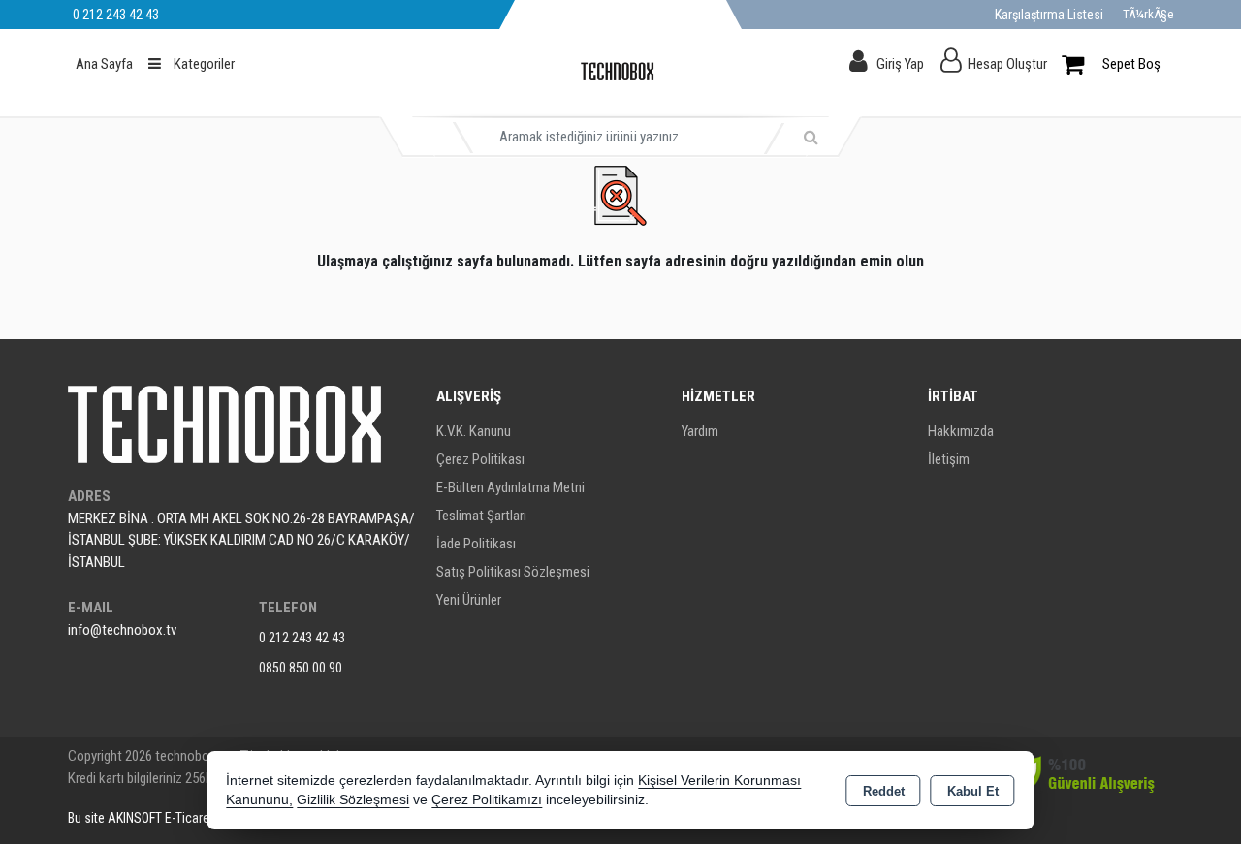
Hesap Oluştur (1007, 64)
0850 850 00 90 (300, 667)
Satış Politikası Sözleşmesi (512, 571)
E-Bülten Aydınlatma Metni (510, 487)
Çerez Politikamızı (486, 800)
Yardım (700, 431)
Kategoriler (203, 64)
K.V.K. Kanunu (473, 431)
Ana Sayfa (104, 64)
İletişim (949, 459)
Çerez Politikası (480, 459)
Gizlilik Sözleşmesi (353, 800)
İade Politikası (476, 543)
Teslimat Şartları (481, 515)
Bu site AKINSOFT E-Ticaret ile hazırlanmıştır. (187, 818)
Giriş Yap (900, 64)
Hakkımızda (961, 431)
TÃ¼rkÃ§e (1148, 14)
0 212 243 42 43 (302, 637)
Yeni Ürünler (468, 600)
